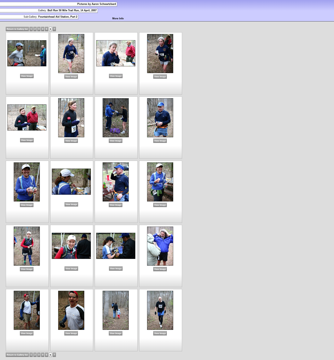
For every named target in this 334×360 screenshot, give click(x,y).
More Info (118, 18)
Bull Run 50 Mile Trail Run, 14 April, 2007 (72, 10)
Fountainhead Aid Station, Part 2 (57, 16)
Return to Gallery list (17, 29)
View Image (27, 76)
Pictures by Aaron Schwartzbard (96, 4)
